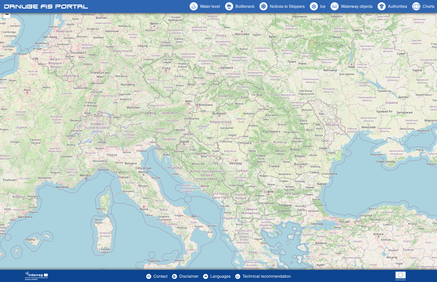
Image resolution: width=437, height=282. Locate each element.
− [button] (7, 14)
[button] (351, 6)
